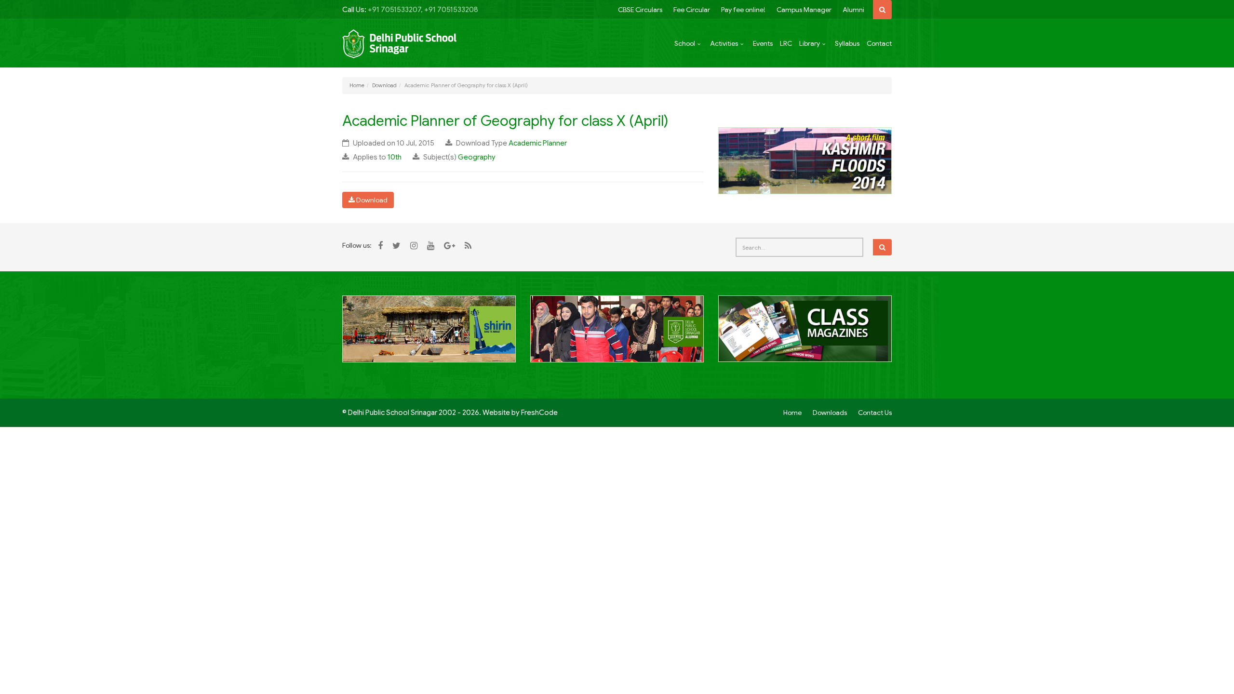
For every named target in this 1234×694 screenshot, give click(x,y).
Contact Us (875, 412)
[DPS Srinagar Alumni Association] (617, 334)
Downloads (830, 412)
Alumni (853, 9)
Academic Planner (538, 143)
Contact (879, 43)
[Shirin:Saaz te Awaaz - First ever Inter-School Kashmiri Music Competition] (429, 334)
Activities (724, 43)
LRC (786, 43)
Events (763, 43)
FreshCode (539, 412)
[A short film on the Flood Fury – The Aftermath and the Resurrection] (805, 160)
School (684, 43)
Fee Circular (691, 9)
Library (809, 43)
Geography (477, 157)
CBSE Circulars (640, 9)
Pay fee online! (743, 9)
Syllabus (847, 43)
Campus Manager (804, 9)
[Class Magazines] (805, 334)
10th (395, 157)
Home (356, 85)
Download (384, 85)
